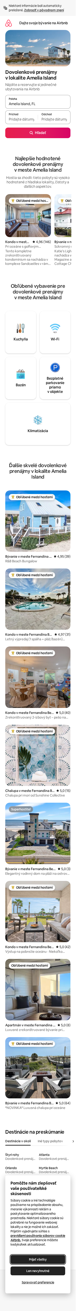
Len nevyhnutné (37, 1271)
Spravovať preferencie (38, 1282)
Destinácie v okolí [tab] (18, 1141)
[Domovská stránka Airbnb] (8, 23)
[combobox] (38, 103)
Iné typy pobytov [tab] (50, 1141)
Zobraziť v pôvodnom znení (44, 10)
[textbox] (21, 119)
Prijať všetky (38, 1259)
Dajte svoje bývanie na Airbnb (43, 23)
